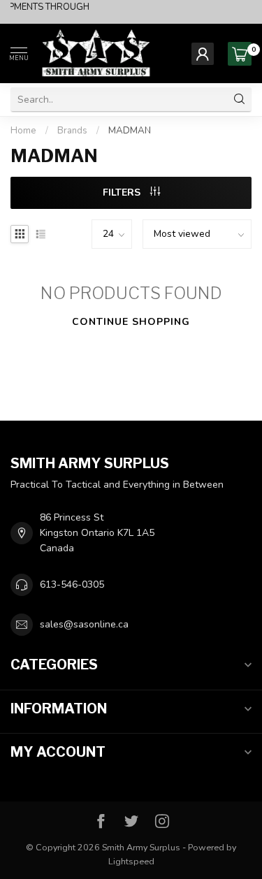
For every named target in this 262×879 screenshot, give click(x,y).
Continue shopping (131, 321)
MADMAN (129, 130)
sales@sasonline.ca (84, 624)
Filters (123, 192)
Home (23, 130)
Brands (72, 130)
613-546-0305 (72, 584)
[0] (240, 54)
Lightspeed (131, 861)
